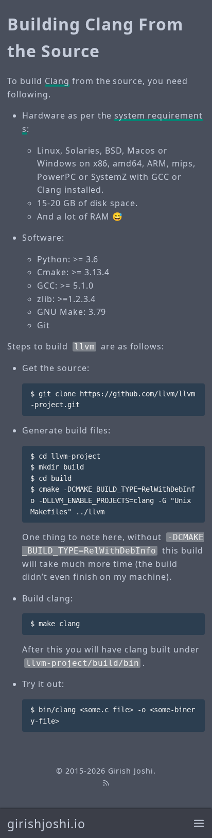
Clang (57, 81)
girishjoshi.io (46, 823)
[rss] (106, 782)
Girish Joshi (131, 771)
